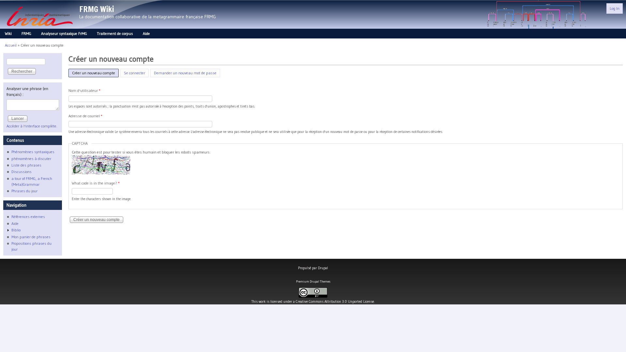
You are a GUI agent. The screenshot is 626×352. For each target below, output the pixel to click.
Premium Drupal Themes (313, 281)
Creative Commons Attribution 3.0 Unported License (335, 301)
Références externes (28, 216)
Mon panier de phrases (31, 236)
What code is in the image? (96, 183)
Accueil (11, 45)
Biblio (16, 229)
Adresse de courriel (85, 115)
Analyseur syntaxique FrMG (64, 33)
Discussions (21, 171)
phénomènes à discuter (31, 158)
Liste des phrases (26, 165)
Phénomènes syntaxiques (32, 151)
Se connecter (134, 72)
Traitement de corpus (115, 33)
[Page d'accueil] (39, 27)
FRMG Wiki (96, 9)
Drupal (323, 268)
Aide (146, 33)
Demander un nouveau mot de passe (185, 72)
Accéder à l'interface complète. (32, 126)
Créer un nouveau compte (95, 72)
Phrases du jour (24, 190)
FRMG (26, 33)
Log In (614, 8)
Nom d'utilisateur (84, 90)
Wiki (8, 33)
